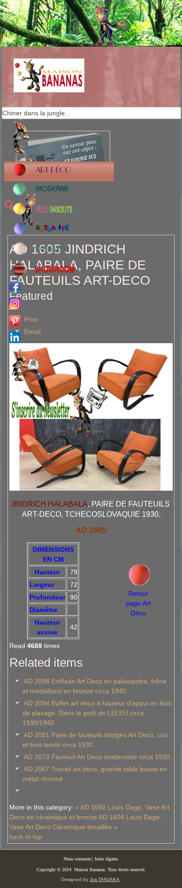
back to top (25, 836)
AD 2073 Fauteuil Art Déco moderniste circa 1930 (97, 757)
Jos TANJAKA (104, 879)
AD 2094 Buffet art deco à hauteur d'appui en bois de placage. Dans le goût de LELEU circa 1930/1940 (97, 712)
